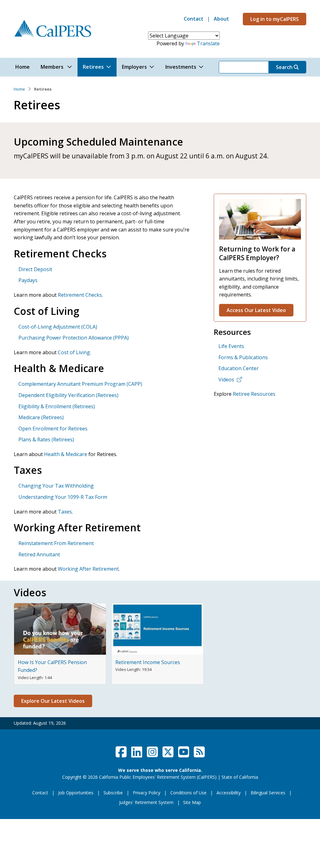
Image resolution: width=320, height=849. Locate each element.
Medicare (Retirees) (41, 417)
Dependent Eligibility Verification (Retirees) (68, 395)
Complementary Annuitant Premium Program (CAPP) (80, 383)
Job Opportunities (75, 793)
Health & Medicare (65, 454)
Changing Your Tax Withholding (56, 485)
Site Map (192, 802)
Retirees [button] (93, 66)
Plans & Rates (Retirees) (46, 439)
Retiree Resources (254, 393)
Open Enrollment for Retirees (53, 428)
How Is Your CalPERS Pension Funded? (52, 666)
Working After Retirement (88, 568)
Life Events (231, 346)
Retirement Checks (80, 294)
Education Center (238, 368)
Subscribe (113, 793)
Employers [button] (134, 66)
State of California (240, 777)
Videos (226, 379)
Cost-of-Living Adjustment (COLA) (57, 326)
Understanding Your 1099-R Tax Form (62, 497)
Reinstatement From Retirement (56, 543)
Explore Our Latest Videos (53, 701)
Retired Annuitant (39, 554)
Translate (208, 43)
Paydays (28, 280)
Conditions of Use (188, 793)
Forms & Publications (243, 357)
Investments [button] (180, 66)
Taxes (65, 511)
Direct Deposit (35, 269)
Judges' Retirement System (146, 802)
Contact (193, 18)
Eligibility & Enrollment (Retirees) (56, 406)
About (221, 18)
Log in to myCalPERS (274, 19)
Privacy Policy (146, 793)
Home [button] (22, 66)
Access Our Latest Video (256, 310)
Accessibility (229, 793)
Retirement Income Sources (147, 662)
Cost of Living (74, 352)
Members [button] (53, 66)
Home (19, 89)
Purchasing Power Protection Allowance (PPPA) (73, 337)
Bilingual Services (268, 793)
